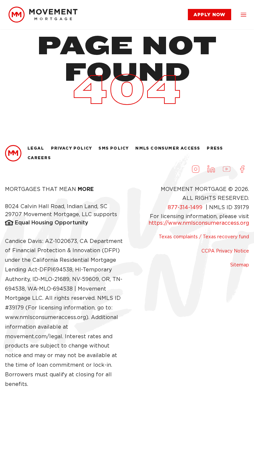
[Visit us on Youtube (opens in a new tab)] (226, 169)
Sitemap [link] (239, 264)
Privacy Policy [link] (71, 148)
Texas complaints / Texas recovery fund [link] (204, 236)
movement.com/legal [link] (33, 336)
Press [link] (215, 148)
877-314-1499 (186, 207)
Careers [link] (39, 157)
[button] (243, 14)
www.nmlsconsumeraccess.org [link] (45, 317)
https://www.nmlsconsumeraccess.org (198, 223)
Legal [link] (35, 148)
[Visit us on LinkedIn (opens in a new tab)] (211, 169)
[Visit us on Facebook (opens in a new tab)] (242, 169)
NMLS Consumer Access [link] (167, 148)
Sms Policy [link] (114, 148)
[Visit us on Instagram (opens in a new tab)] (195, 169)
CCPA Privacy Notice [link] (225, 251)
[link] (43, 14)
